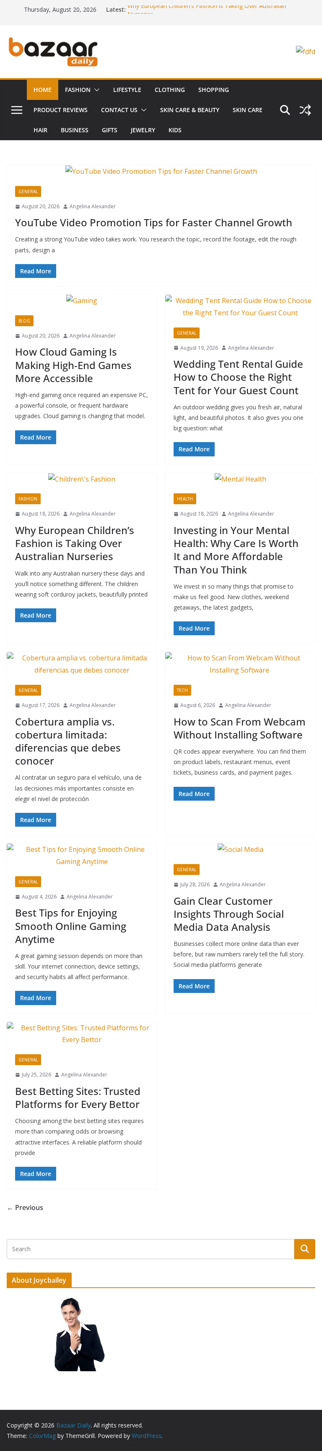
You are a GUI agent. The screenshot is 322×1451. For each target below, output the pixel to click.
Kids (175, 130)
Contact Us (119, 110)
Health (185, 499)
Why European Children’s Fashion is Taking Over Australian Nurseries (74, 543)
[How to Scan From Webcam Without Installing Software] (240, 664)
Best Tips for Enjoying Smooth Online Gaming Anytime (70, 926)
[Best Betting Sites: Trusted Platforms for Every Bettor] (82, 1034)
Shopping (213, 90)
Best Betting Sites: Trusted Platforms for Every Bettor (77, 1097)
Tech (182, 690)
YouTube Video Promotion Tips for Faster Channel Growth (153, 222)
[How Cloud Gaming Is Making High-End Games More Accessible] (82, 301)
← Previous (25, 1207)
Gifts (109, 130)
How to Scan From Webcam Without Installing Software (240, 728)
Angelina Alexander (93, 206)
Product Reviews (61, 110)
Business (74, 130)
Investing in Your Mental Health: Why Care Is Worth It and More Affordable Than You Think (236, 549)
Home (43, 90)
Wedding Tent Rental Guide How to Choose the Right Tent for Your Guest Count (238, 377)
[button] (95, 90)
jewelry (143, 130)
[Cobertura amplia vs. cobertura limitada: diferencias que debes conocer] (82, 664)
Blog (24, 321)
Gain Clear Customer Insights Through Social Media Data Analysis (229, 914)
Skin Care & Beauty (189, 110)
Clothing (170, 90)
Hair (40, 130)
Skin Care (247, 110)
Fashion (78, 90)
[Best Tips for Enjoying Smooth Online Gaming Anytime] (82, 855)
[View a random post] (305, 110)
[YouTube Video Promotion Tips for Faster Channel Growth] (161, 171)
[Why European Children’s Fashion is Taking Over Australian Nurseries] (82, 479)
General (28, 191)
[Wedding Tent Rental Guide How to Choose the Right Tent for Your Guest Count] (240, 307)
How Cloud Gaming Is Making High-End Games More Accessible (73, 365)
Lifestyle (127, 90)
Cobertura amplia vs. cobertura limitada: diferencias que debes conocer (68, 741)
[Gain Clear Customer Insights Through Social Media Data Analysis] (240, 849)
